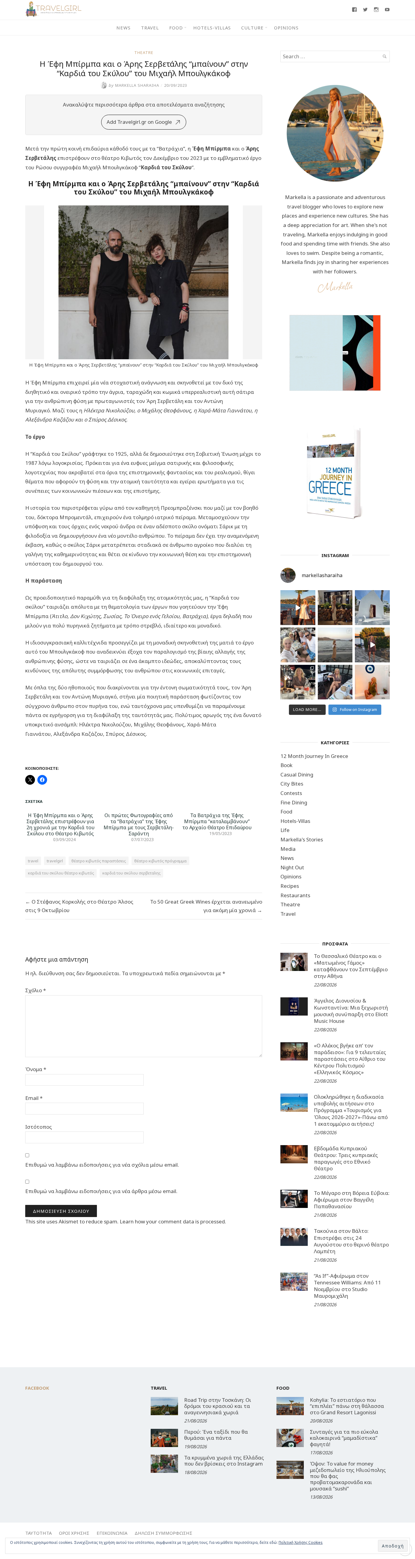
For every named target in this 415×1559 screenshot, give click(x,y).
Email (34, 1097)
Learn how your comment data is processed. (173, 1221)
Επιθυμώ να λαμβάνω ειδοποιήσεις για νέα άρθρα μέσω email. (101, 1191)
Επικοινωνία (112, 1533)
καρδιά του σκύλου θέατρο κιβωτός (61, 873)
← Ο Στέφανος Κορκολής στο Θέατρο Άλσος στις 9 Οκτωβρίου (79, 906)
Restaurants (295, 895)
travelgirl (55, 861)
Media (288, 848)
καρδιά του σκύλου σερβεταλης (131, 873)
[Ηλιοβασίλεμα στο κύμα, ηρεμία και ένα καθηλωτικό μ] (297, 607)
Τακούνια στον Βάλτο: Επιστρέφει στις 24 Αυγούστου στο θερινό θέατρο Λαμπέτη (351, 1240)
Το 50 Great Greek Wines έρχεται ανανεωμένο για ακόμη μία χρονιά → (206, 906)
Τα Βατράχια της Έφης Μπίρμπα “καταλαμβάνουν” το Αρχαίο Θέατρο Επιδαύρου (217, 821)
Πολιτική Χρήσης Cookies (301, 1542)
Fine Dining (293, 802)
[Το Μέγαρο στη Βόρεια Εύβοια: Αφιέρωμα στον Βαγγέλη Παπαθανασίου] (294, 1199)
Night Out (292, 867)
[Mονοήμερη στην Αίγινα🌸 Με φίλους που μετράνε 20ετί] (297, 644)
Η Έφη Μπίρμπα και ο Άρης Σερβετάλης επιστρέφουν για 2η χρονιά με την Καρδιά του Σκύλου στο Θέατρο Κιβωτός (60, 824)
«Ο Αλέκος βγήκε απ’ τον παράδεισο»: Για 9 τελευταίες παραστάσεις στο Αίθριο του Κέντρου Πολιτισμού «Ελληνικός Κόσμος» (350, 1059)
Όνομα (35, 1069)
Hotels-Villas (212, 28)
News (123, 28)
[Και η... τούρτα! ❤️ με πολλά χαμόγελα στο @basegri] (297, 682)
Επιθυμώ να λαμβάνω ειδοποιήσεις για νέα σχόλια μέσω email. (102, 1164)
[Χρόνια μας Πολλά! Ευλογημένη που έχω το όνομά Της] (372, 607)
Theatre (143, 52)
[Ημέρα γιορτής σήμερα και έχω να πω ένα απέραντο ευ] (335, 682)
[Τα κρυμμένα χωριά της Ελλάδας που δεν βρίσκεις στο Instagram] (164, 1464)
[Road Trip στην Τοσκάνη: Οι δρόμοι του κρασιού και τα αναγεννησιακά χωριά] (164, 1406)
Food (176, 28)
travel (33, 861)
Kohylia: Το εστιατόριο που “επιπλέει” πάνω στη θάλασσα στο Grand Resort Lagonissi (347, 1406)
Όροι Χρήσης (74, 1533)
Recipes (289, 885)
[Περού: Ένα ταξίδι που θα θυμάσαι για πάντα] (164, 1438)
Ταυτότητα (38, 1533)
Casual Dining (296, 774)
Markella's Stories (301, 839)
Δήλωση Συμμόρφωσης (163, 1533)
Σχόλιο (35, 990)
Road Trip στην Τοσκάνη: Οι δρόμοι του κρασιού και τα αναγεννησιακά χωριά (217, 1406)
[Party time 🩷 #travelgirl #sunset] (335, 644)
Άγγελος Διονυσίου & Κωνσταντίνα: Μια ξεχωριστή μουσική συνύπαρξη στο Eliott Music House (351, 1010)
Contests (291, 793)
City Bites (291, 783)
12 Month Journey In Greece (314, 755)
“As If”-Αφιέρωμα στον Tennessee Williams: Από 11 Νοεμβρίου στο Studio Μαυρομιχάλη (347, 1285)
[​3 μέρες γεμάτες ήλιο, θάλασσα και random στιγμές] (372, 682)
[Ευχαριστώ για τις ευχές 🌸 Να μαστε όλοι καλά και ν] (335, 607)
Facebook (37, 1388)
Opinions (286, 28)
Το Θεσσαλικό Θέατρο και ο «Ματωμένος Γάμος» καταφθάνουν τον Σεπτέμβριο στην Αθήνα (351, 965)
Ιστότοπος (38, 1126)
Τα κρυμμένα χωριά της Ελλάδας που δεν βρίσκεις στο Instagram (224, 1460)
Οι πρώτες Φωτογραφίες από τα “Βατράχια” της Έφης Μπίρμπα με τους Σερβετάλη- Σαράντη (139, 824)
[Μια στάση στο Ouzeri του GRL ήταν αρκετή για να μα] (372, 644)
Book (286, 765)
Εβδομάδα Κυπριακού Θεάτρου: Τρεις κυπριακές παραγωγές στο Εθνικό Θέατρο (346, 1158)
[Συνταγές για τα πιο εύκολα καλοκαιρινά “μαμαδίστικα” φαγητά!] (290, 1438)
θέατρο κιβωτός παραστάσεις (98, 861)
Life (285, 830)
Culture (252, 28)
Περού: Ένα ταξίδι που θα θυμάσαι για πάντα (216, 1434)
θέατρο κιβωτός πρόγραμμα (160, 861)
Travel (150, 28)
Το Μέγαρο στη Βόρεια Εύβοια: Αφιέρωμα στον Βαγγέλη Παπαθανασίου (351, 1199)
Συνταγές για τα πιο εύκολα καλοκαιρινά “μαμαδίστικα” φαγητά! (344, 1438)
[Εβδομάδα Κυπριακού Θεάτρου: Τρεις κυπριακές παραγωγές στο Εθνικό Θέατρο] (294, 1154)
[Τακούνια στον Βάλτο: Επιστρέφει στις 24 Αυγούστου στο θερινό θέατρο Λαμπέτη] (294, 1237)
